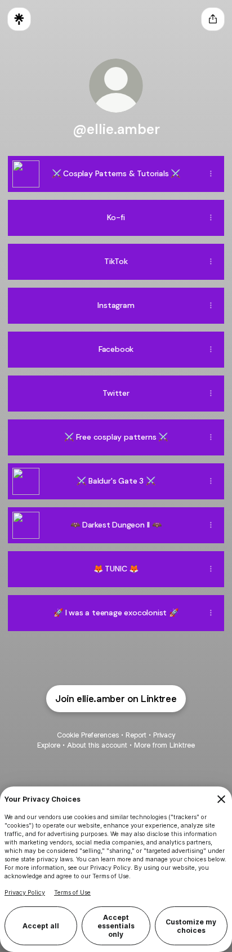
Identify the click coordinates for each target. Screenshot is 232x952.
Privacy (164, 735)
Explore (48, 745)
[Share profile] (213, 19)
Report (136, 735)
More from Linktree (164, 745)
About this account (97, 745)
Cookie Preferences (88, 735)
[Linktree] (19, 19)
